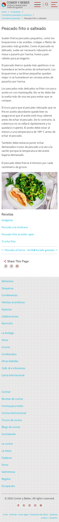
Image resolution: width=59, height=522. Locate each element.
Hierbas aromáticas (13, 302)
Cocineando (9, 434)
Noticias (13, 514)
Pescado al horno (14, 250)
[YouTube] (35, 505)
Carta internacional (13, 375)
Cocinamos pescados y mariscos (17, 15)
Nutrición (7, 323)
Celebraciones (10, 316)
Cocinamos (15, 11)
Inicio (4, 11)
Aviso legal (23, 514)
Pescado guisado (44, 250)
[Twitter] (24, 505)
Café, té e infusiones (13, 368)
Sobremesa (8, 472)
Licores (6, 347)
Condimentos (10, 295)
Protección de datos (39, 514)
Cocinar (6, 392)
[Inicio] (4, 4)
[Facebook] (18, 505)
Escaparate (8, 486)
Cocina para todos (12, 406)
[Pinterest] (41, 505)
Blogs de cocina (11, 427)
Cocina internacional (14, 413)
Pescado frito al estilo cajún (18, 234)
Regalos (6, 479)
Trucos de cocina (12, 420)
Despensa (7, 288)
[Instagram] (29, 505)
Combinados (9, 354)
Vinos (5, 340)
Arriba (31, 250)
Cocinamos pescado (11, 18)
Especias (7, 309)
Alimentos (8, 281)
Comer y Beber (18, 2)
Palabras (7, 458)
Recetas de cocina (12, 399)
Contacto (53, 517)
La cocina (7, 443)
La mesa (6, 450)
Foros (5, 464)
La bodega (8, 333)
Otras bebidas (10, 361)
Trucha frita (8, 241)
